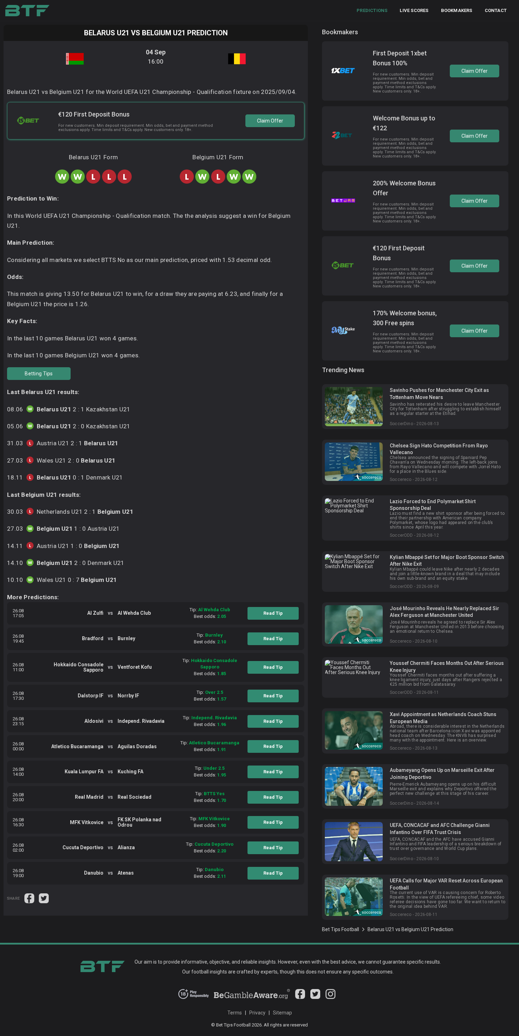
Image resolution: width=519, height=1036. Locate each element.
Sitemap (282, 1013)
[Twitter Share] (44, 897)
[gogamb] (252, 997)
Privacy (257, 1013)
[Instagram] (330, 997)
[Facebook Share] (30, 897)
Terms (234, 1013)
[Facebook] (300, 997)
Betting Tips (39, 373)
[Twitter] (315, 997)
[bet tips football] (27, 10)
